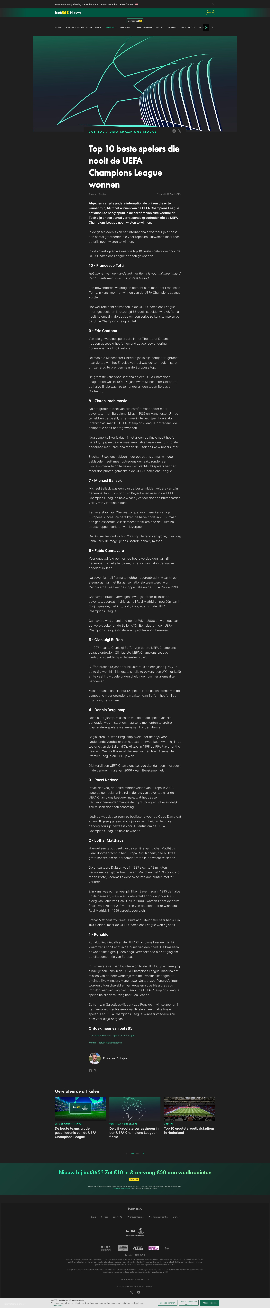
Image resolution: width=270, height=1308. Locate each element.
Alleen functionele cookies (189, 1302)
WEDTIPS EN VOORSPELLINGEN (84, 27)
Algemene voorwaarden (121, 1188)
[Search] (212, 27)
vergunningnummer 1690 (159, 1272)
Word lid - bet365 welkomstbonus (105, 1042)
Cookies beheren (167, 1303)
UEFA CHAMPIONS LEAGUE (133, 132)
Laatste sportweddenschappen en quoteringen (112, 1035)
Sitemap (176, 1217)
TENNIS (172, 27)
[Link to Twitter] (179, 132)
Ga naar (131, 21)
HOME (58, 27)
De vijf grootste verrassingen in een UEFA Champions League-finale (134, 1132)
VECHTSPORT (188, 27)
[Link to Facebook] (174, 132)
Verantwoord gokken (136, 1217)
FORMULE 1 (126, 27)
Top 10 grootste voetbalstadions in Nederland (189, 1130)
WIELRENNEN (144, 27)
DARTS (160, 27)
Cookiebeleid (56, 1305)
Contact (104, 1217)
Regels (93, 1217)
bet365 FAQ (117, 1217)
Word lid (210, 13)
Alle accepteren (210, 1303)
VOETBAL (111, 27)
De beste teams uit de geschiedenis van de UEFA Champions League (75, 1132)
